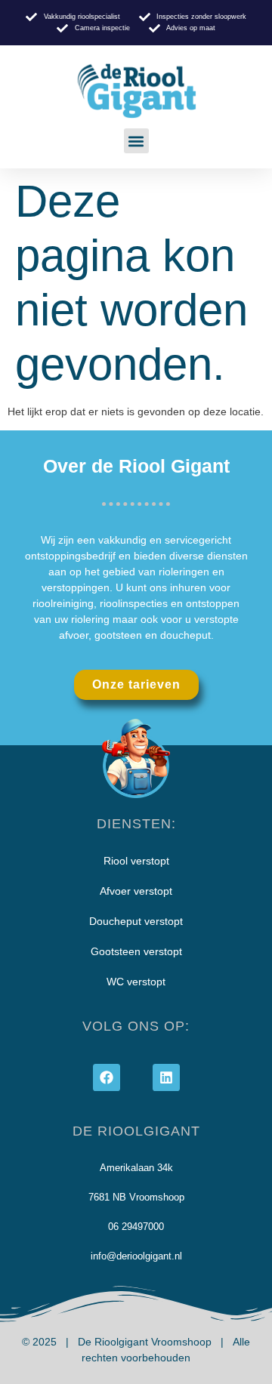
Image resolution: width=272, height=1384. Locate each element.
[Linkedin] (166, 1077)
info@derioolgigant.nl (136, 1256)
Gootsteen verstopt (136, 951)
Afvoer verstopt (136, 891)
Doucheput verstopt (136, 921)
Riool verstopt (136, 861)
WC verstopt (136, 982)
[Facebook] (106, 1077)
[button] (136, 140)
